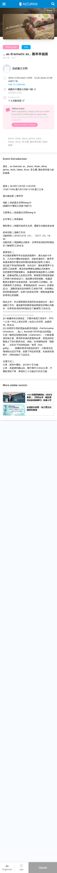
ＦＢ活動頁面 (15, 100)
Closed (43, 867)
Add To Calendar (16, 84)
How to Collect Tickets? (24, 124)
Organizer (7, 869)
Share (49, 10)
